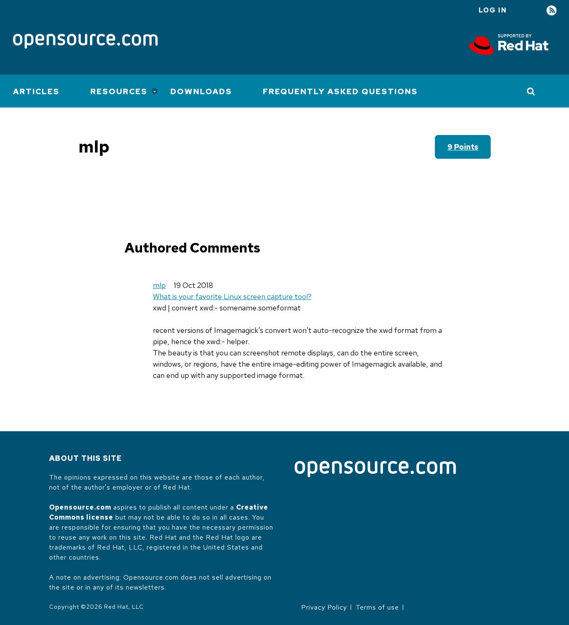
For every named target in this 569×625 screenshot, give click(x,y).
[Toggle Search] (531, 91)
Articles (36, 91)
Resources (118, 91)
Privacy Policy (324, 607)
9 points (462, 147)
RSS (552, 10)
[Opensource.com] (85, 41)
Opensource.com (80, 507)
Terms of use (377, 607)
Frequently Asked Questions (340, 91)
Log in (493, 10)
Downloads (201, 91)
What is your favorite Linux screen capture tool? (232, 296)
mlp (159, 285)
